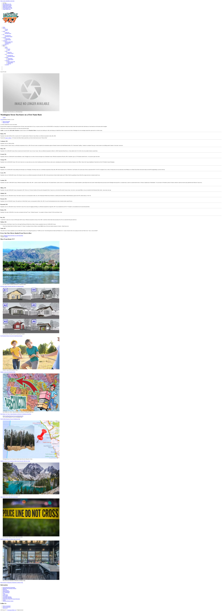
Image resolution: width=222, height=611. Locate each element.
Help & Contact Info (9, 41)
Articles (6, 236)
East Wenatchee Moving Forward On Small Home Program (11, 335)
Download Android (8, 36)
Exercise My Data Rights (7, 597)
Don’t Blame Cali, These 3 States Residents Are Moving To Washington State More (15, 414)
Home (4, 27)
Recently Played (8, 33)
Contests (4, 37)
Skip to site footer (11, 0)
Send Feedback (8, 42)
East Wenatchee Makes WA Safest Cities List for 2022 (10, 539)
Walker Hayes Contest (7, 6)
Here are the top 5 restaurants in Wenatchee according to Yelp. (11, 582)
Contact (4, 599)
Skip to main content (4, 0)
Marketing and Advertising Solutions (9, 588)
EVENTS (4, 44)
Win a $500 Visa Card (7, 3)
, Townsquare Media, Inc (11, 609)
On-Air (4, 28)
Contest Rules (7, 38)
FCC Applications (6, 592)
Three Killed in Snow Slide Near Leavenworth (9, 496)
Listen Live (7, 32)
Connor (1, 119)
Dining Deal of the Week (7, 7)
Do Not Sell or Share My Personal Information (11, 598)
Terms (4, 593)
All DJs (6, 29)
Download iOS (8, 35)
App (3, 34)
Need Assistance (6, 590)
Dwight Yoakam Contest (7, 5)
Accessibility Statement (7, 596)
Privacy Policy (5, 595)
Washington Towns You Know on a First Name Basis (13, 235)
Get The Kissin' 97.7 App (7, 8)
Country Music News (7, 9)
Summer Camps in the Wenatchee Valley (7, 371)
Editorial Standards (6, 591)
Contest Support (8, 39)
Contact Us (5, 40)
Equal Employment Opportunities (9, 587)
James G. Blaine (8, 137)
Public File (5, 589)
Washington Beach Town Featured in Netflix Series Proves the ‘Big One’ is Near (15, 461)
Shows (6, 30)
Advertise (7, 43)
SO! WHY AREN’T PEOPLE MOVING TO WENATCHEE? (12, 286)
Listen (4, 31)
